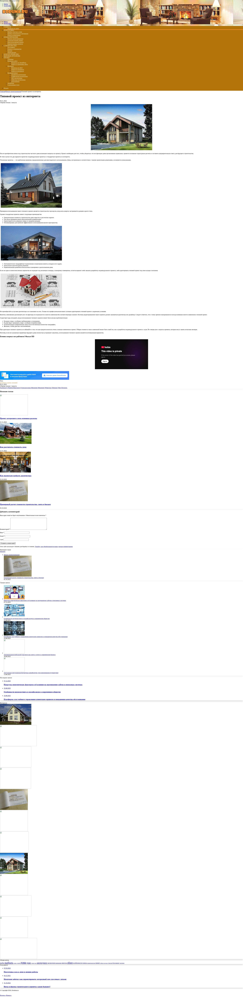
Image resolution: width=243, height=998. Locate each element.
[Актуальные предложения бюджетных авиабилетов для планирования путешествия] (14, 671)
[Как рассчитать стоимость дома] (16, 443)
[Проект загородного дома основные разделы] (14, 415)
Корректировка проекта (15, 44)
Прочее (7, 57)
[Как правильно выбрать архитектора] (15, 472)
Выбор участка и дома (15, 32)
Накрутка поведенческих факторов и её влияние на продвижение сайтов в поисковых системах (35, 600)
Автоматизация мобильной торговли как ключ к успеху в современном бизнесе (30, 655)
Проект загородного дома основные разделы (18, 418)
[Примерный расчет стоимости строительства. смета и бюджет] (14, 500)
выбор (2, 963)
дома (23, 962)
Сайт (1, 539)
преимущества (91, 963)
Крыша (10, 51)
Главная (2, 91)
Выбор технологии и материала (18, 33)
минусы (64, 963)
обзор (70, 962)
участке (110, 963)
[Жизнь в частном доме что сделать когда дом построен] (15, 724)
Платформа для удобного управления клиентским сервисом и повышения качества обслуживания (35, 636)
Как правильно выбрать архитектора (15, 476)
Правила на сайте (13, 28)
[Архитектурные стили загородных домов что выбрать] (15, 767)
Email (2, 536)
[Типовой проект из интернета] (14, 873)
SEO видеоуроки (16, 78)
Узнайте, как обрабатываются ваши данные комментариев (54, 546)
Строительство (10, 45)
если (35, 963)
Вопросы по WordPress (18, 62)
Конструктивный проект (16, 42)
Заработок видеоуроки (18, 74)
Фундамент (11, 47)
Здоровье (10, 59)
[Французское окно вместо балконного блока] (14, 852)
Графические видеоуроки (19, 76)
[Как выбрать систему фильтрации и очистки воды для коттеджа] (14, 894)
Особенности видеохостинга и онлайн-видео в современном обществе (27, 618)
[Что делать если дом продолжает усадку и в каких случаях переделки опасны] (14, 937)
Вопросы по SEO (17, 68)
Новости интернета (17, 69)
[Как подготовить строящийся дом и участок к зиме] (15, 916)
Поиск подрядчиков (14, 35)
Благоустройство (11, 54)
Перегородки (12, 52)
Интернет (11, 66)
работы (102, 963)
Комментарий (5, 529)
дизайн (18, 963)
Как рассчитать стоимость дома (13, 447)
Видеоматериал (13, 73)
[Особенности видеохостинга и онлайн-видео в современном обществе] (14, 617)
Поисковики (15, 81)
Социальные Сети (13, 85)
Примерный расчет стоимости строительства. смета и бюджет (25, 504)
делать (15, 963)
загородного (42, 963)
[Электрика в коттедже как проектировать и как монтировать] (15, 788)
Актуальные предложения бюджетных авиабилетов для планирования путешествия (31, 673)
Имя (2, 532)
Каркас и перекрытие (14, 49)
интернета (3, 382)
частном (122, 963)
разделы (106, 963)
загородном (51, 963)
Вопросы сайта (12, 61)
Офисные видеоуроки (18, 80)
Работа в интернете (17, 71)
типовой (14, 382)
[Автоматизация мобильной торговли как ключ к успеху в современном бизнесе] (14, 653)
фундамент (115, 963)
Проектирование (11, 37)
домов (32, 963)
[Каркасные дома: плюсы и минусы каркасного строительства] (18, 745)
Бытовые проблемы (12, 56)
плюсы (84, 963)
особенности (77, 963)
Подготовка (9, 30)
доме (28, 963)
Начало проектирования (15, 39)
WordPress (11, 83)
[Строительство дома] (15, 18)
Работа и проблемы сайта (19, 64)
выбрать (9, 962)
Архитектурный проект (15, 40)
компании (58, 963)
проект (9, 382)
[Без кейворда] (14, 831)
